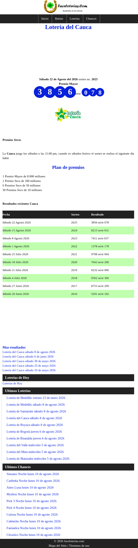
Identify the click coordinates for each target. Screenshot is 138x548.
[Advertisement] (68, 53)
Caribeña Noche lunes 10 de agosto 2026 (33, 480)
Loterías (75, 18)
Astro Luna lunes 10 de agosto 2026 (30, 487)
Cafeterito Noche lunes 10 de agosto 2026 (34, 521)
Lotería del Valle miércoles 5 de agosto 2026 (35, 445)
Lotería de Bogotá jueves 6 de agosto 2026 (34, 431)
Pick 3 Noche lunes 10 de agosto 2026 (32, 501)
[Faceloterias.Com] (69, 12)
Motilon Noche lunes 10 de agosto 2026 (33, 494)
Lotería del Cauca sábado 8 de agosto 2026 (34, 418)
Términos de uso (79, 545)
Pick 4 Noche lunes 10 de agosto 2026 (32, 507)
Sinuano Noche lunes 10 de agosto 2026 (33, 474)
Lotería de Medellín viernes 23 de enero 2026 (36, 398)
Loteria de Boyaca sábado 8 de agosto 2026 (35, 425)
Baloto (59, 18)
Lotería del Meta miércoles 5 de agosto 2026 (35, 452)
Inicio (44, 18)
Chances (91, 18)
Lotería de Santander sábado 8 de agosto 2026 (36, 411)
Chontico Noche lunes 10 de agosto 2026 (33, 535)
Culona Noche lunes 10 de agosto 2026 (32, 514)
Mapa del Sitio (58, 545)
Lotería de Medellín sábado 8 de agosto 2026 (36, 404)
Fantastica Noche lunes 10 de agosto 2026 (34, 528)
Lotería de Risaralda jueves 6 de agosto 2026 (35, 438)
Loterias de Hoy (12, 383)
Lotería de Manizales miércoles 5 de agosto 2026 (38, 458)
